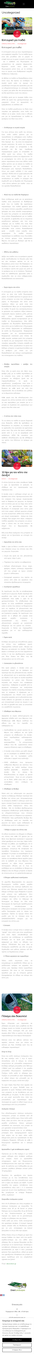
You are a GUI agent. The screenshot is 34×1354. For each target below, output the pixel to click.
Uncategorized (21, 44)
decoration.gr (11, 1264)
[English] (1, 1295)
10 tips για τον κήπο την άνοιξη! (14, 474)
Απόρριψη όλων (17, 1350)
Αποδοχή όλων (17, 1340)
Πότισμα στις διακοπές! (14, 1016)
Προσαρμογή (17, 1345)
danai (4, 479)
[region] (17, 1336)
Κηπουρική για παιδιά (13, 40)
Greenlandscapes (8, 44)
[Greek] (3, 1295)
